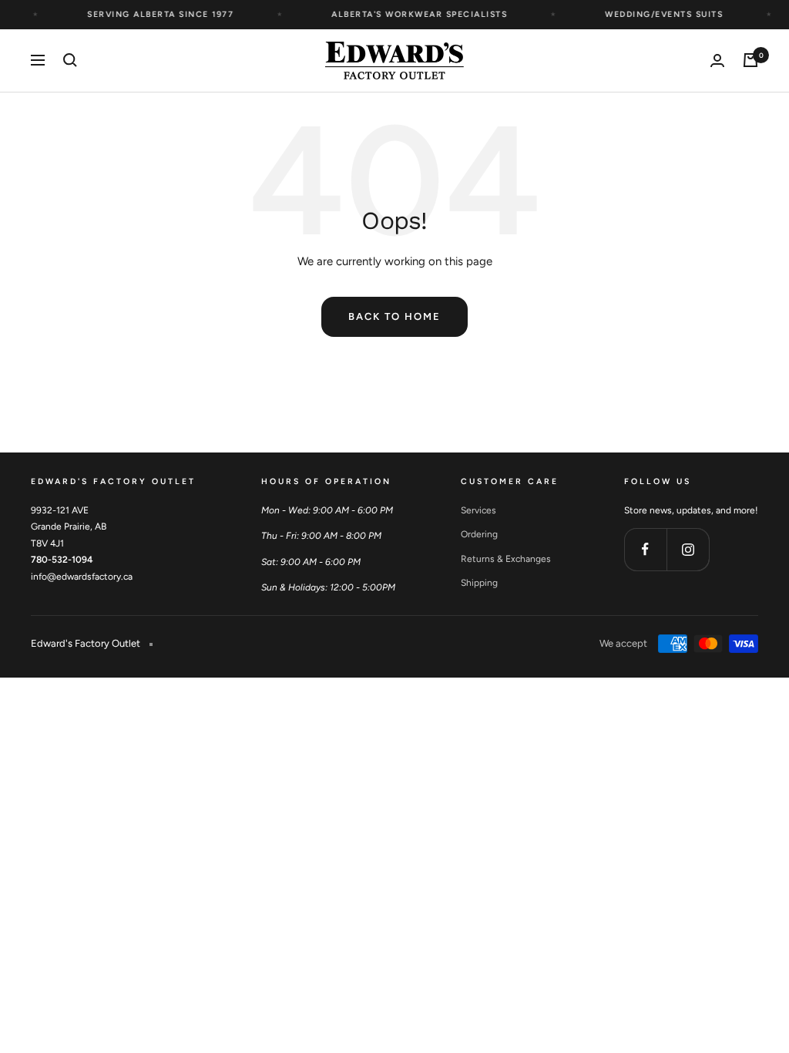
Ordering (479, 534)
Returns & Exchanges (506, 558)
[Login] (717, 60)
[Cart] (750, 60)
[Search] (70, 60)
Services (478, 510)
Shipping (479, 582)
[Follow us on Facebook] (645, 549)
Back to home (394, 316)
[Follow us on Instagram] (687, 549)
